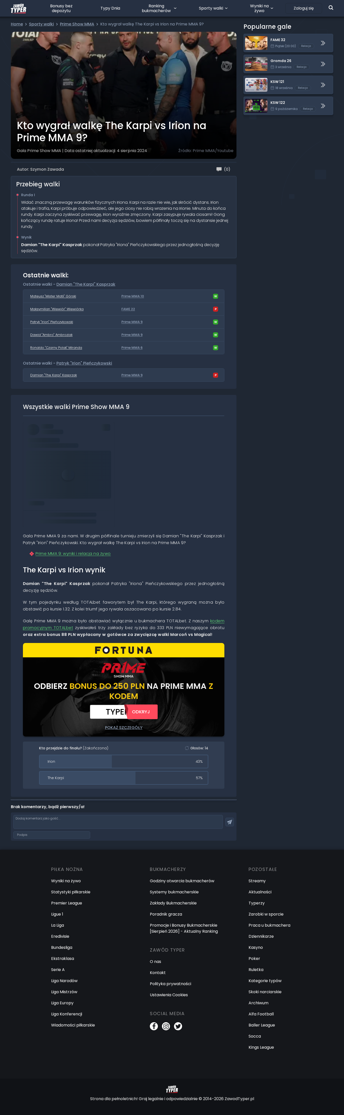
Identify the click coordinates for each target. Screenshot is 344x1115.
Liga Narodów (64, 981)
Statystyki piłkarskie (70, 892)
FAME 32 (252, 37)
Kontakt (158, 973)
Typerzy (257, 903)
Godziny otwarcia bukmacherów (182, 881)
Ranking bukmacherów (156, 8)
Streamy (257, 881)
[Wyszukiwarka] (331, 7)
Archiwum (258, 1003)
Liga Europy (62, 1003)
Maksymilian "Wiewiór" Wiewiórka (57, 309)
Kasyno (256, 947)
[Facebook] (154, 1026)
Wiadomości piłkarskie (73, 1025)
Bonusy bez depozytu (61, 8)
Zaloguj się (304, 8)
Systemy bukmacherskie (174, 892)
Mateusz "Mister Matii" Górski (53, 296)
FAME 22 (128, 309)
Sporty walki (211, 8)
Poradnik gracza (166, 914)
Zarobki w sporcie (266, 914)
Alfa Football (261, 1014)
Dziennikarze (261, 936)
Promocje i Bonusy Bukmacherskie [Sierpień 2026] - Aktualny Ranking (184, 928)
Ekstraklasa (62, 958)
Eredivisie (60, 936)
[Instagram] (166, 1026)
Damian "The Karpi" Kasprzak (85, 284)
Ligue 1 (57, 914)
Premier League (66, 903)
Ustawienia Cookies (169, 995)
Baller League (262, 1025)
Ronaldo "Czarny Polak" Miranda (56, 347)
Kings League (261, 1047)
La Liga (57, 925)
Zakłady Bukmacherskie (173, 903)
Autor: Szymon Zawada (40, 169)
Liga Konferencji (66, 1014)
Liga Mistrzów (64, 992)
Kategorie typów (265, 981)
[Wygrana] (215, 296)
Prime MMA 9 (132, 322)
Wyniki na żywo (259, 8)
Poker (254, 958)
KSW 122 (251, 100)
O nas (155, 961)
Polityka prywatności (170, 984)
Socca (255, 1036)
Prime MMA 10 (132, 296)
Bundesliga (61, 947)
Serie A (58, 970)
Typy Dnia (110, 8)
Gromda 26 (255, 58)
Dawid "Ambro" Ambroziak (51, 334)
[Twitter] (178, 1026)
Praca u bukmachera (269, 925)
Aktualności (260, 892)
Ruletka (256, 970)
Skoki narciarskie (265, 992)
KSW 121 (251, 79)
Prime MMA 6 (132, 348)
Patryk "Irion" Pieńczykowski (51, 321)
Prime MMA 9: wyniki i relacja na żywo (73, 553)
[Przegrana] (215, 309)
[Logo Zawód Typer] (18, 8)
